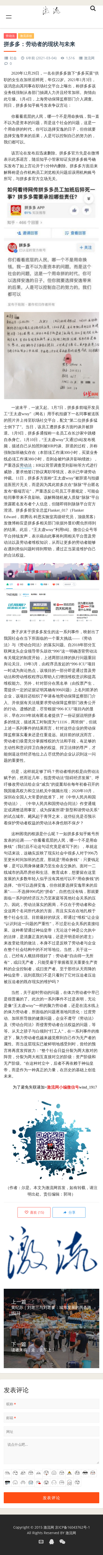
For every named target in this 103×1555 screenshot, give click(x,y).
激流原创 (26, 36)
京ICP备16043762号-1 (72, 1527)
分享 (72, 1212)
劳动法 (10, 36)
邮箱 (11, 1417)
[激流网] (51, 10)
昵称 (11, 1404)
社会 (13, 58)
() (36, 1212)
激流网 (89, 58)
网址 (9, 1431)
